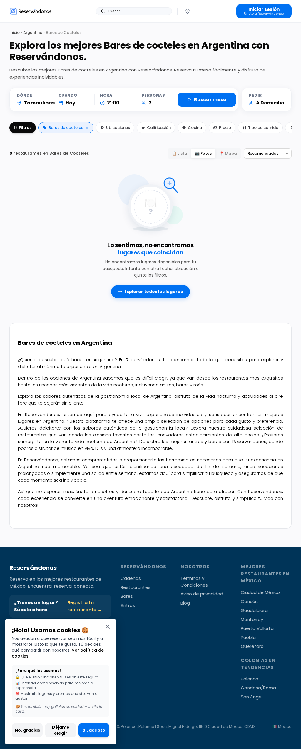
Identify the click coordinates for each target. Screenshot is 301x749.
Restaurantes (135, 587)
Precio (225, 127)
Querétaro (252, 646)
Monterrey (252, 619)
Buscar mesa (210, 99)
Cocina (195, 127)
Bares (127, 596)
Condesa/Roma (258, 688)
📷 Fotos (203, 153)
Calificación (159, 127)
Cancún (249, 601)
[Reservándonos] (30, 11)
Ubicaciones (118, 127)
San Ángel (251, 697)
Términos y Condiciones (194, 581)
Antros (128, 605)
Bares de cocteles (66, 127)
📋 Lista (179, 153)
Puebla (248, 637)
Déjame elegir (60, 730)
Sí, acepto (94, 730)
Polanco (249, 679)
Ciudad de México (260, 592)
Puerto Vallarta (257, 628)
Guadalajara (254, 610)
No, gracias (27, 730)
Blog (185, 603)
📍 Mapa (228, 153)
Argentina (32, 32)
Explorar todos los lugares (153, 291)
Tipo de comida (263, 127)
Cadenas (131, 578)
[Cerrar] (107, 626)
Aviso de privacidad (201, 594)
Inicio (14, 32)
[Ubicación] (187, 11)
